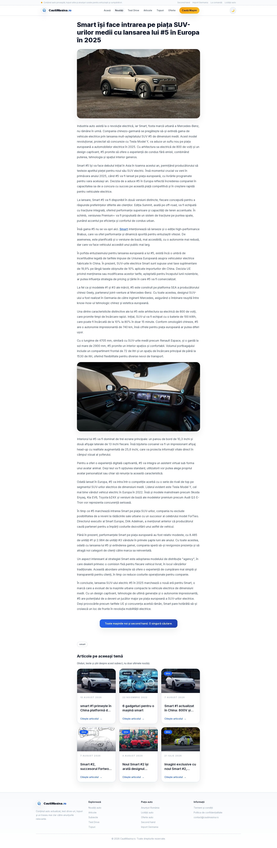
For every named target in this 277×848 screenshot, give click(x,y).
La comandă (216, 2)
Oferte (172, 10)
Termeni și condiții (203, 807)
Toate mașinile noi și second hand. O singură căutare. (138, 623)
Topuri (160, 10)
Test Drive (133, 10)
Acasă (107, 10)
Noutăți (119, 10)
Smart (124, 229)
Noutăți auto (94, 807)
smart (82, 644)
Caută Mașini (189, 10)
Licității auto (230, 2)
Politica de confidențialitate (208, 812)
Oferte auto (147, 817)
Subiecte (93, 817)
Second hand (183, 2)
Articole (148, 10)
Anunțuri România (150, 807)
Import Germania (200, 2)
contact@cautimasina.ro (206, 817)
